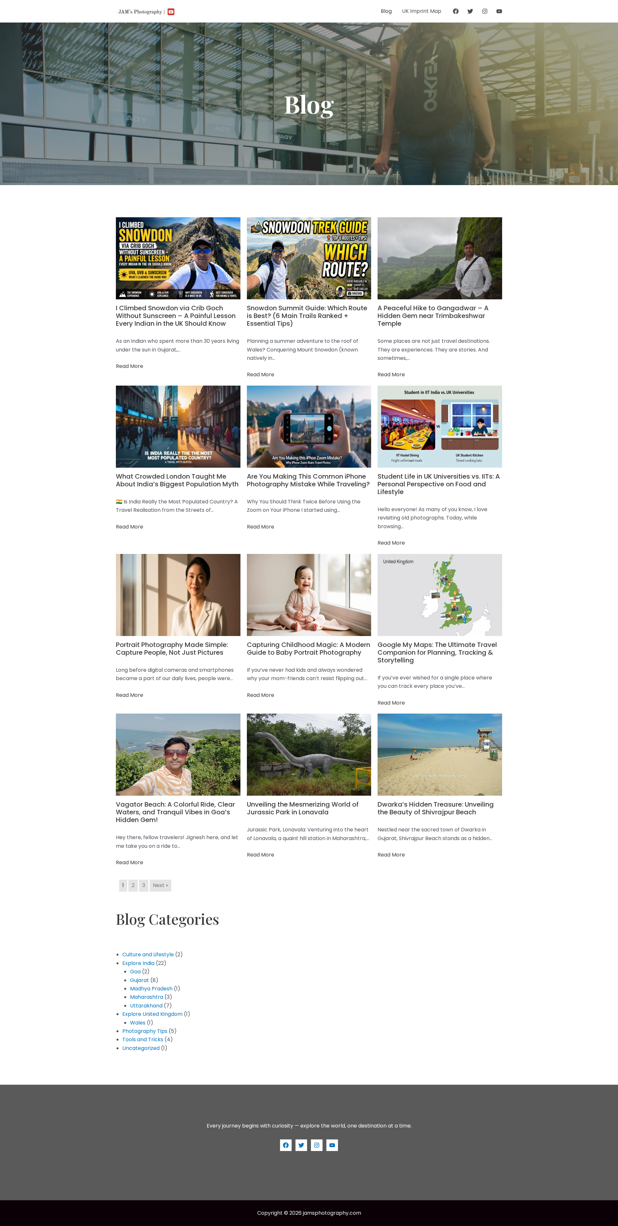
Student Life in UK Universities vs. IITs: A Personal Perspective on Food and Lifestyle (439, 484)
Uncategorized (141, 1048)
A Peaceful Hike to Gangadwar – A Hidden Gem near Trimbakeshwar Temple (433, 316)
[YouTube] (499, 11)
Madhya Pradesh (151, 988)
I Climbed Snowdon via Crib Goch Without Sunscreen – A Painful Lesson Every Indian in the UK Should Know (176, 316)
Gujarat (139, 980)
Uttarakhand (146, 1005)
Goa (135, 971)
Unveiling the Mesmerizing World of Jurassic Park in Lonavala (303, 808)
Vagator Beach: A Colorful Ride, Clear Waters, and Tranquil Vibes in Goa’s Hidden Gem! (175, 812)
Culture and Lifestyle (148, 954)
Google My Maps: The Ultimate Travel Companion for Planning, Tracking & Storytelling (437, 652)
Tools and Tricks (142, 1039)
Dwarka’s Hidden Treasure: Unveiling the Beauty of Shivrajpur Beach (436, 808)
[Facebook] (456, 11)
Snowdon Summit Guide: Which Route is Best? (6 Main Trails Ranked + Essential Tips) (307, 316)
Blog (386, 11)
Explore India (138, 963)
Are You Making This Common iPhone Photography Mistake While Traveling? (308, 480)
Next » (160, 885)
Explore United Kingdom (152, 1014)
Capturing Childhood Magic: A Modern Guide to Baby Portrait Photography (308, 648)
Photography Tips (144, 1031)
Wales (137, 1022)
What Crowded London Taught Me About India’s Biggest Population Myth (177, 480)
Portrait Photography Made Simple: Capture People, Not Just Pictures (172, 648)
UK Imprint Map (421, 11)
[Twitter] (470, 11)
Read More (129, 366)
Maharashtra (146, 997)
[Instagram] (485, 11)
